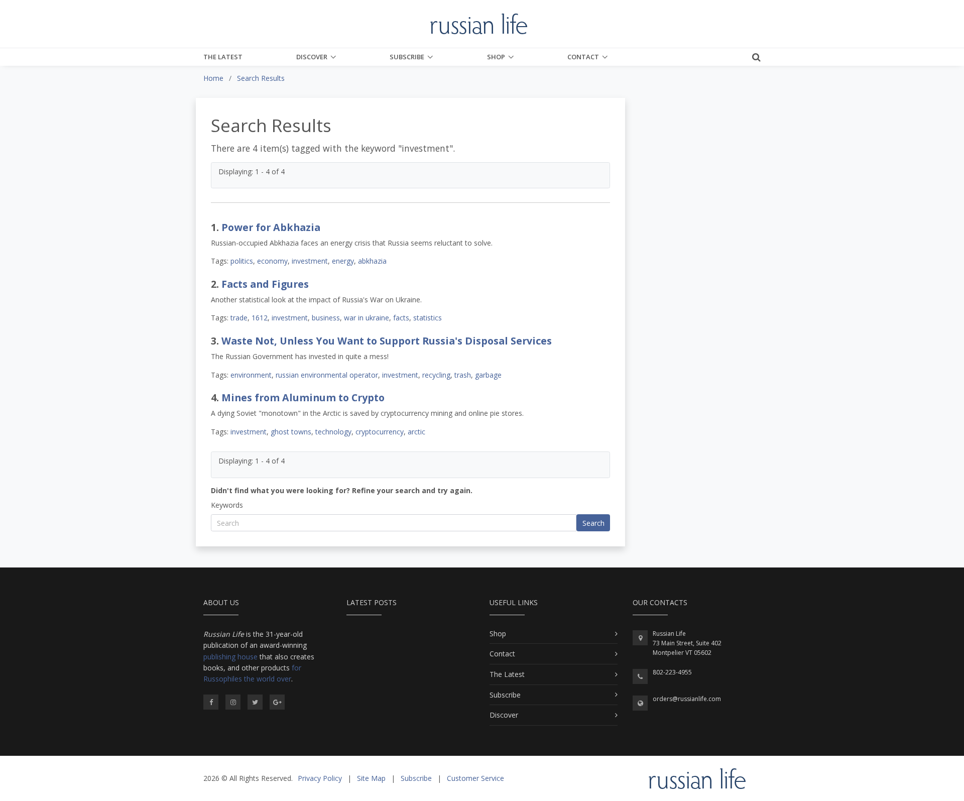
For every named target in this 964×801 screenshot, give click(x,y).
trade (239, 317)
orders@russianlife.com (687, 699)
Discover (311, 56)
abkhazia (372, 261)
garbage (488, 375)
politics (241, 261)
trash (462, 375)
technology (333, 431)
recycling (436, 375)
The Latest (223, 56)
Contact (583, 56)
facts (401, 317)
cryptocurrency (379, 431)
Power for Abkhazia (270, 227)
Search (593, 523)
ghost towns (291, 431)
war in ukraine (366, 317)
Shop (496, 56)
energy (343, 261)
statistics (427, 317)
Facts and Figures (265, 284)
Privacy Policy (320, 778)
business (326, 317)
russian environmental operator (327, 375)
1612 (260, 317)
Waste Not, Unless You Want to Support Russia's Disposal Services (386, 341)
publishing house (230, 656)
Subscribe (407, 56)
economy (272, 261)
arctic (416, 431)
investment (310, 261)
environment (251, 375)
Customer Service (475, 778)
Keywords (227, 505)
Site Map (371, 778)
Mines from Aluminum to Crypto (303, 397)
